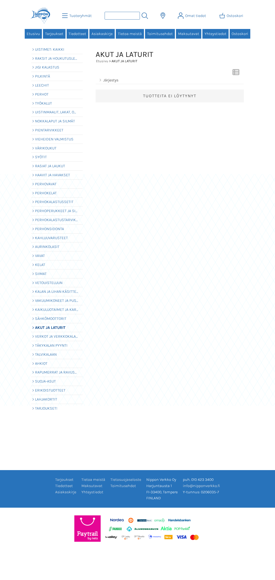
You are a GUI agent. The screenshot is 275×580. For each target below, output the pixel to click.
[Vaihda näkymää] (235, 73)
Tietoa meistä (130, 33)
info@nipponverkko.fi (201, 485)
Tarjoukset (54, 33)
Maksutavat (188, 33)
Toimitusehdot (160, 33)
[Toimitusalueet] (163, 15)
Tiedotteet (77, 33)
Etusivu (33, 33)
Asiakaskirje (102, 33)
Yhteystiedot (215, 33)
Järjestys (110, 80)
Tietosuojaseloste (125, 479)
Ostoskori (240, 33)
